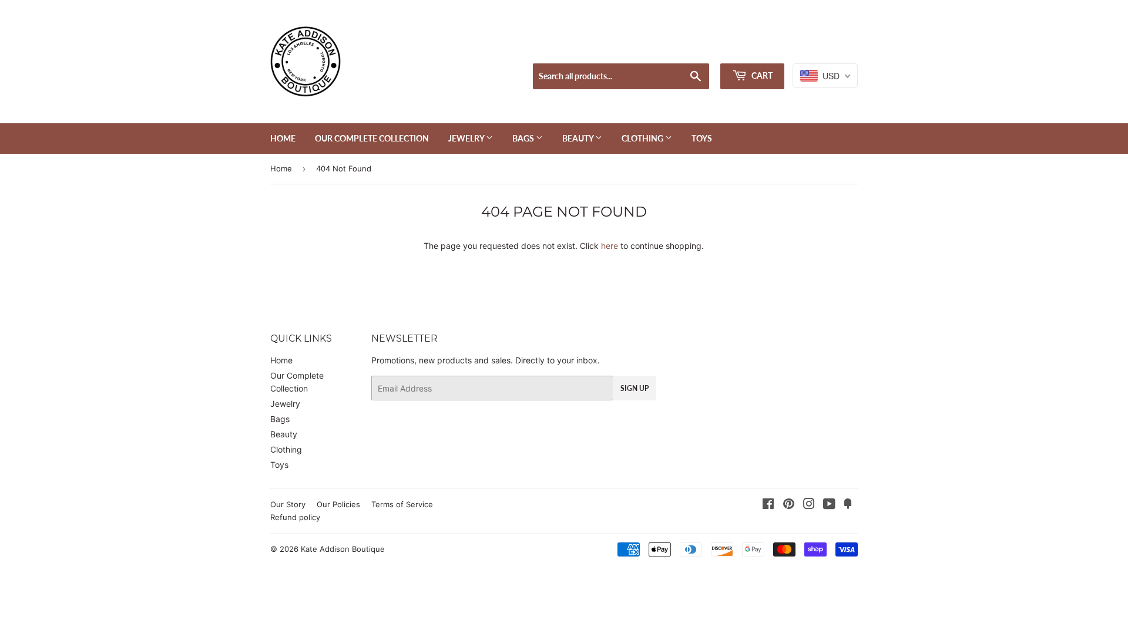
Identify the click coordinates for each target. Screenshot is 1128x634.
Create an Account (826, 48)
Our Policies (338, 504)
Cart (761, 75)
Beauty (578, 138)
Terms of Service (402, 504)
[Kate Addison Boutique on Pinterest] (789, 505)
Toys (701, 138)
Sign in (766, 48)
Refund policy (295, 517)
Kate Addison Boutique (343, 549)
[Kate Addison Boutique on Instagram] (809, 505)
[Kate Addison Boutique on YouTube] (829, 505)
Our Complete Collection (372, 138)
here (609, 246)
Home (283, 138)
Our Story (288, 504)
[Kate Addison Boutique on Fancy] (848, 505)
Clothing (643, 138)
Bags (524, 138)
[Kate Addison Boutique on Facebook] (768, 505)
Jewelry (467, 138)
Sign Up (634, 388)
